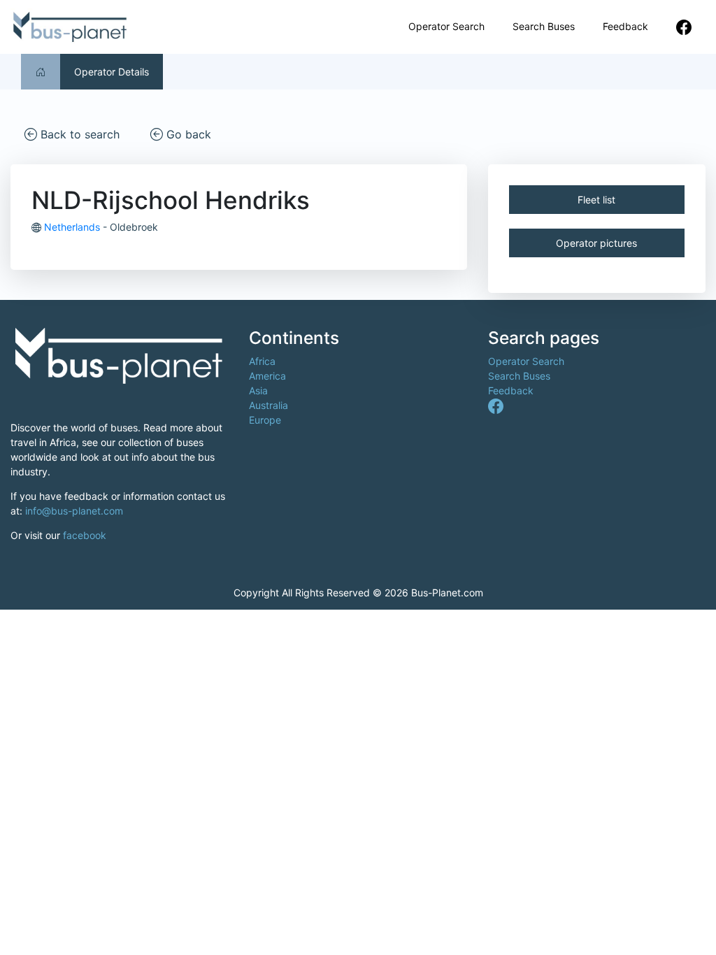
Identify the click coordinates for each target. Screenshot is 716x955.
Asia (258, 390)
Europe (265, 420)
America (267, 376)
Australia (268, 405)
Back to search (78, 134)
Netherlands (72, 227)
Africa (262, 361)
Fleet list (596, 200)
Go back (187, 134)
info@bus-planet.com (74, 511)
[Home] (40, 72)
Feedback (625, 26)
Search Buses (544, 26)
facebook (84, 535)
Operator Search (446, 26)
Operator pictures (596, 243)
